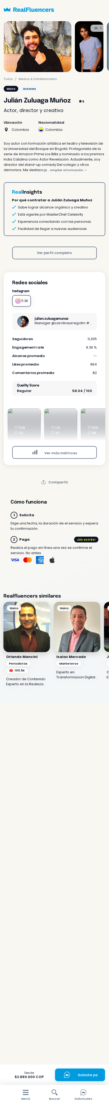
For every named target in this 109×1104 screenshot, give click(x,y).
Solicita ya (88, 1075)
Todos (8, 79)
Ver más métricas (60, 453)
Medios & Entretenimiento (38, 79)
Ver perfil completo (54, 252)
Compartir (58, 482)
